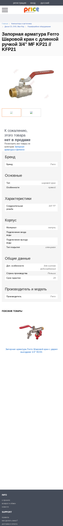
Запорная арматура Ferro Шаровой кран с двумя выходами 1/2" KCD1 (32, 350)
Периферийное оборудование (39, 26)
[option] (31, 84)
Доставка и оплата (9, 524)
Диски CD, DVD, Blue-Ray (14, 26)
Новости (5, 507)
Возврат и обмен (9, 503)
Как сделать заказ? (10, 521)
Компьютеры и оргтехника (21, 24)
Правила (5, 517)
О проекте (6, 500)
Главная (5, 24)
